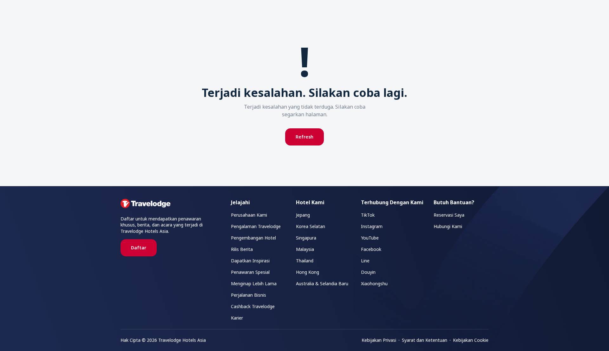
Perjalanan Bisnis (248, 295)
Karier (237, 318)
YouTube (370, 238)
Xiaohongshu (374, 283)
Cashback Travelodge (253, 306)
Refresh (304, 137)
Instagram (372, 226)
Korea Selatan (310, 226)
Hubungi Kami (448, 226)
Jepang (303, 215)
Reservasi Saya (449, 215)
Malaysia (305, 249)
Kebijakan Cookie (470, 340)
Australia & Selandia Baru (322, 283)
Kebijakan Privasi (379, 340)
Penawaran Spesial (250, 272)
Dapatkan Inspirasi (250, 261)
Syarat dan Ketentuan (424, 340)
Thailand (304, 261)
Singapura (306, 238)
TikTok (368, 215)
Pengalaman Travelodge (256, 226)
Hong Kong (307, 272)
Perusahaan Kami (249, 215)
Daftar (138, 248)
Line (365, 261)
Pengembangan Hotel (253, 238)
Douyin (368, 272)
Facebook (371, 249)
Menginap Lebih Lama (254, 283)
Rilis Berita (242, 249)
